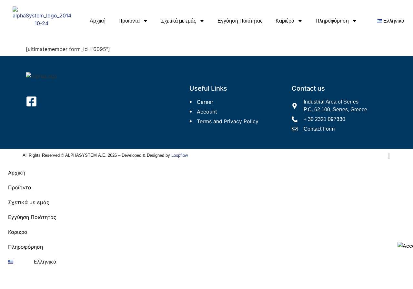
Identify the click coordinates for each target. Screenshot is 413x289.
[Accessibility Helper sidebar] (405, 246)
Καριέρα (285, 21)
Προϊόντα (129, 21)
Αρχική (98, 21)
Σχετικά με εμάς (178, 21)
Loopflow (179, 155)
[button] (32, 187)
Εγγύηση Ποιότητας (240, 21)
